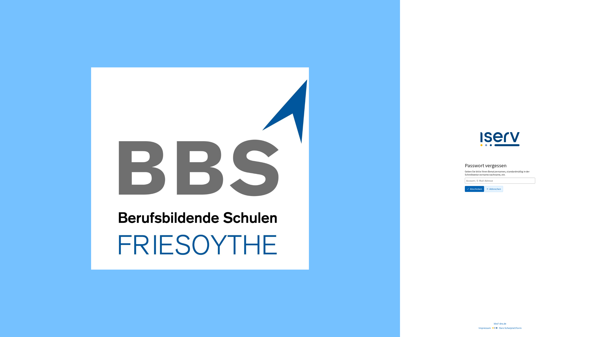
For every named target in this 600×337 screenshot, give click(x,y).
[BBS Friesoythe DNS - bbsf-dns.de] (200, 168)
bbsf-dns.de (500, 323)
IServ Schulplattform (510, 328)
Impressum (485, 328)
